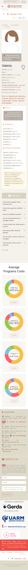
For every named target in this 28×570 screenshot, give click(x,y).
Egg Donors (14, 25)
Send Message (7, 494)
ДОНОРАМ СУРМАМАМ (11, 1)
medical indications (6, 466)
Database (5, 25)
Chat (15, 14)
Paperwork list (16, 545)
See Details (14, 302)
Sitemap (9, 552)
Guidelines (8, 545)
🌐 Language (21, 17)
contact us (16, 59)
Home (3, 552)
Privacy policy (19, 552)
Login (24, 1)
